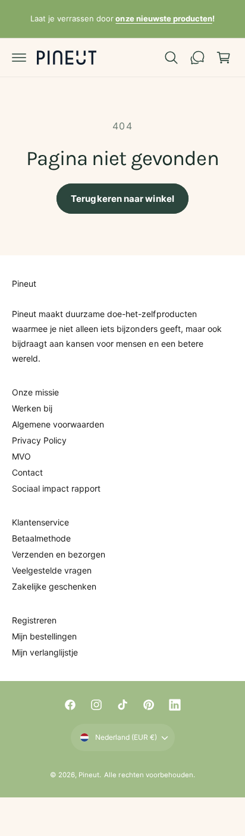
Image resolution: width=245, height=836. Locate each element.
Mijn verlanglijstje (45, 652)
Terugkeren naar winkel (122, 198)
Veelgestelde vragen (52, 570)
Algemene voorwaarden (58, 424)
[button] (19, 58)
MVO (21, 456)
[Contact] (197, 58)
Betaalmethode (41, 538)
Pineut (88, 775)
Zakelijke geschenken (54, 586)
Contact (27, 472)
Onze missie (35, 392)
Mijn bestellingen (44, 636)
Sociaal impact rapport (56, 488)
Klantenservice (40, 522)
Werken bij (32, 408)
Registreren (34, 620)
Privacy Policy (39, 440)
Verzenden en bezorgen (58, 554)
